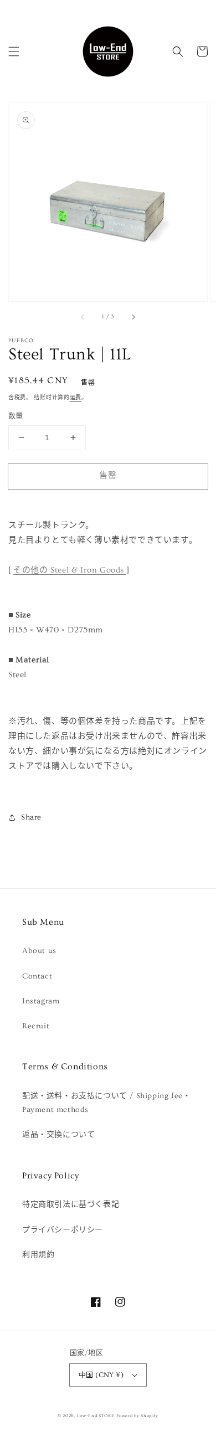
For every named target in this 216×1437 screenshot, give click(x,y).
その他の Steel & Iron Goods (69, 570)
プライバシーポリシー (62, 1229)
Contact (37, 976)
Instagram (40, 1001)
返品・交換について (58, 1134)
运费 (75, 397)
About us (39, 950)
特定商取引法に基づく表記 (70, 1204)
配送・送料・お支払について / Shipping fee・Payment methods (106, 1102)
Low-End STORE (95, 1415)
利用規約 (38, 1254)
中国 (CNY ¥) (101, 1375)
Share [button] (31, 817)
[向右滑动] (133, 317)
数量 (15, 416)
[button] (14, 51)
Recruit (35, 1026)
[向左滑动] (83, 317)
